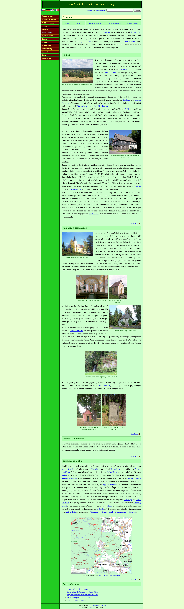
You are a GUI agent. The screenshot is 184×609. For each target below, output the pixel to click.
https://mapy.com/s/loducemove (109, 575)
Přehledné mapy (48, 23)
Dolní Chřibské (76, 331)
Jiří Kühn (92, 607)
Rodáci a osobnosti (95, 23)
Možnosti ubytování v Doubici (78, 597)
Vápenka (94, 469)
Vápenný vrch (67, 469)
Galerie (44, 39)
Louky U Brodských (117, 512)
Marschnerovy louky (98, 512)
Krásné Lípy (135, 32)
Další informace (132, 23)
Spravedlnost (85, 41)
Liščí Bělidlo (70, 512)
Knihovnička (46, 45)
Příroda (44, 26)
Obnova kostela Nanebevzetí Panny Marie (82, 592)
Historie (45, 42)
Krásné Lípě (76, 189)
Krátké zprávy (47, 49)
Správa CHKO (47, 58)
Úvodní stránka (47, 16)
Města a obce (47, 32)
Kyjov (64, 475)
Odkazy (44, 55)
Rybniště (100, 509)
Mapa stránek (100, 10)
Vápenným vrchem (84, 106)
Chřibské (106, 32)
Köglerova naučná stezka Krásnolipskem (82, 595)
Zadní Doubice (130, 41)
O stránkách (89, 10)
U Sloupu (128, 500)
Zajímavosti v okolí (114, 23)
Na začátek (134, 223)
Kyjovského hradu (110, 484)
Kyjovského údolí (69, 478)
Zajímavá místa (47, 36)
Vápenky (123, 69)
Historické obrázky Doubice (77, 589)
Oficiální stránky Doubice (76, 600)
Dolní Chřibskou (101, 106)
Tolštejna (126, 100)
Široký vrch (116, 469)
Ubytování (45, 52)
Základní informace (49, 20)
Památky (45, 29)
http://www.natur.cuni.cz (100, 605)
